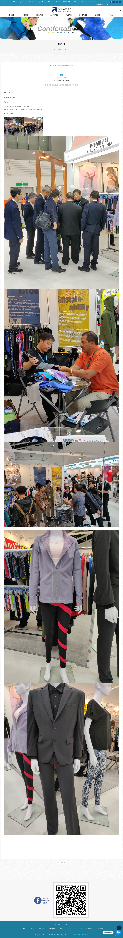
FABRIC (69, 15)
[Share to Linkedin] (63, 85)
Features (112, 15)
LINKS (97, 15)
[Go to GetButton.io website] (118, 936)
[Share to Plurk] (120, 2)
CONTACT (83, 15)
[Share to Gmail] (76, 85)
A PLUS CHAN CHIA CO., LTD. (61, 10)
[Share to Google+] (114, 2)
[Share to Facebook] (111, 2)
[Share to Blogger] (73, 85)
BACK (63, 862)
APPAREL (54, 15)
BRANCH (90, 928)
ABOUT (11, 15)
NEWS (25, 15)
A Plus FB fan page (42, 900)
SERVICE (39, 15)
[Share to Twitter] (117, 2)
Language (99, 4)
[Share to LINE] (59, 85)
